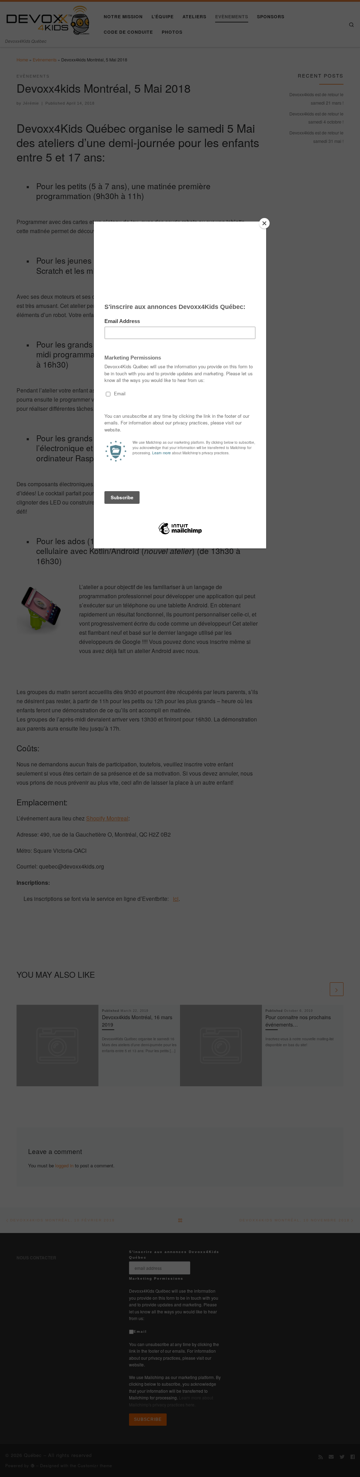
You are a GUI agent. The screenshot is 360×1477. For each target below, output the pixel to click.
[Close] (264, 223)
